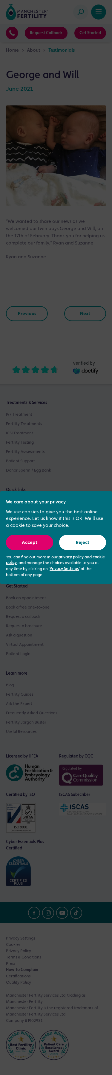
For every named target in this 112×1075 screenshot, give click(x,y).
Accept (29, 542)
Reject (82, 542)
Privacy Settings (64, 569)
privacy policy (71, 557)
